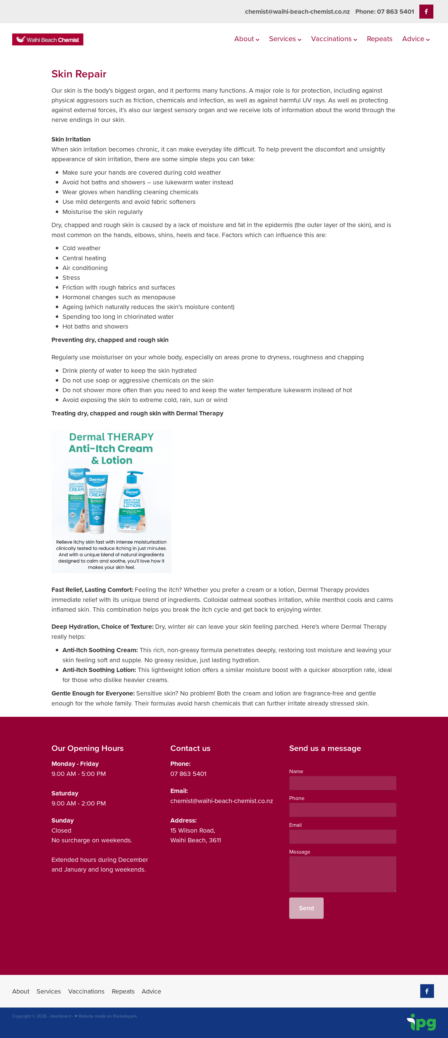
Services (283, 38)
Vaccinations (332, 38)
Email (295, 825)
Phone (296, 798)
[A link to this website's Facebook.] (426, 11)
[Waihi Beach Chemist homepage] (54, 39)
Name (296, 771)
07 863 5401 (188, 773)
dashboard (60, 1016)
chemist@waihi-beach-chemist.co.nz (297, 11)
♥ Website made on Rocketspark (106, 1016)
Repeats (380, 38)
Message (299, 852)
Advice (414, 38)
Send (306, 908)
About (245, 38)
